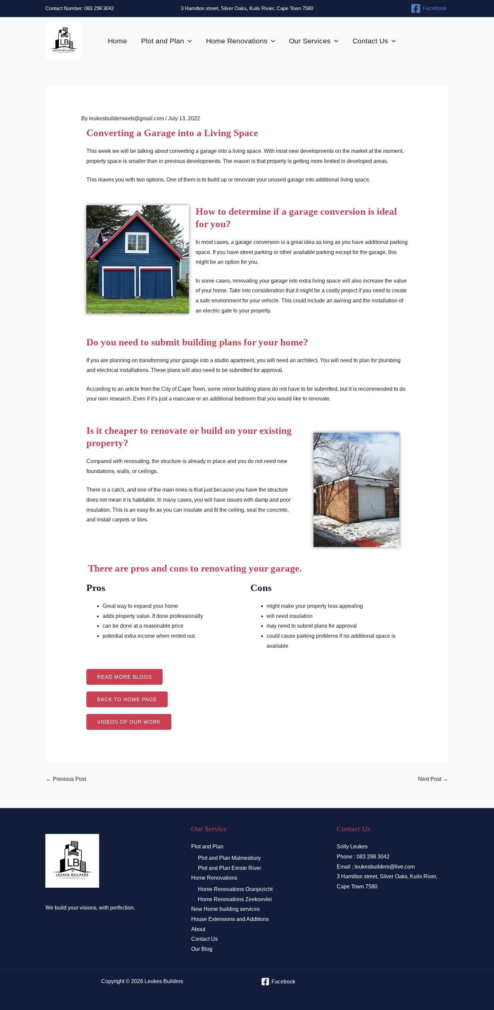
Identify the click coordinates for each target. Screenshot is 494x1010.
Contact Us (370, 41)
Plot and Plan (162, 41)
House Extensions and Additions (230, 919)
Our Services (310, 41)
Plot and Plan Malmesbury (229, 858)
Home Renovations (236, 41)
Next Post (433, 779)
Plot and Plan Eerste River (229, 868)
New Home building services (225, 909)
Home (117, 41)
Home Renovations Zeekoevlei (235, 899)
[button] (188, 41)
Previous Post (66, 779)
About (198, 929)
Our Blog (201, 949)
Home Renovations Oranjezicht (235, 889)
